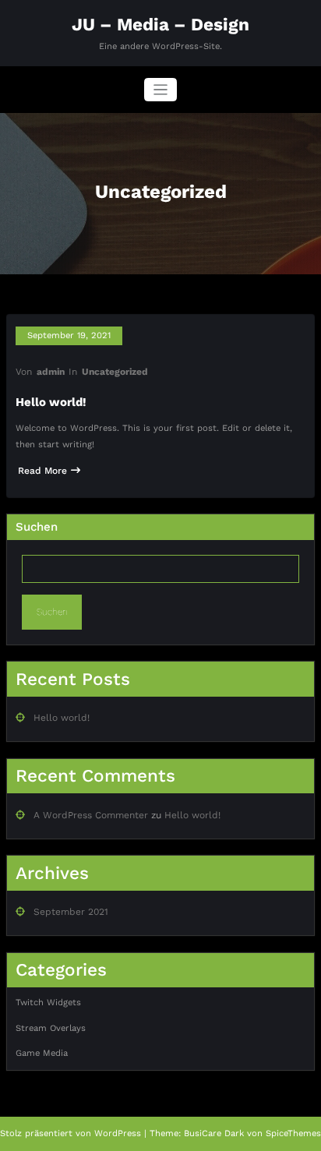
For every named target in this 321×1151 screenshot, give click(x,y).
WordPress (117, 1133)
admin (51, 371)
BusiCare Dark (214, 1133)
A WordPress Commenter (91, 815)
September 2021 (71, 911)
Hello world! (51, 402)
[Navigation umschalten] (161, 90)
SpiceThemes (293, 1133)
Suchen (37, 527)
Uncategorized (115, 371)
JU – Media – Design (160, 24)
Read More (42, 470)
